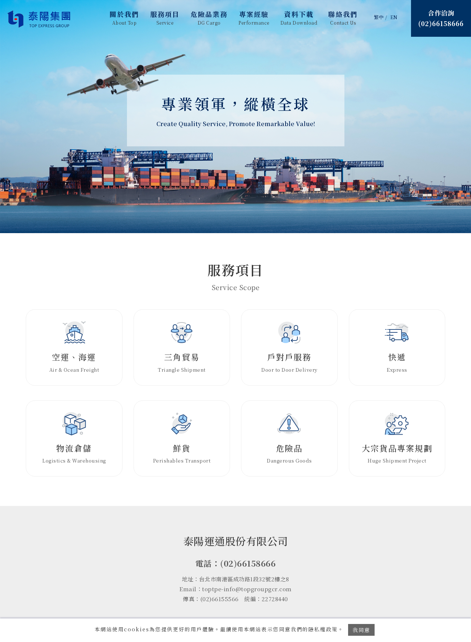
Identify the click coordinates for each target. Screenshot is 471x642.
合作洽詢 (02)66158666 (441, 18)
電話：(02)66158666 (235, 563)
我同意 (361, 630)
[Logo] (40, 19)
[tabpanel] (235, 116)
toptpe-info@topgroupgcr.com (247, 589)
